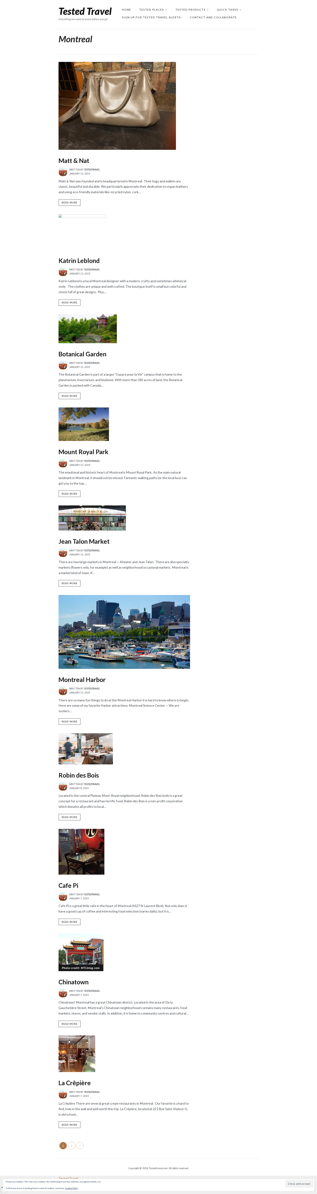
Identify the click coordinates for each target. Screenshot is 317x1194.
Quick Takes (227, 9)
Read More (69, 202)
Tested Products (190, 9)
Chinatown (74, 982)
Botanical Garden (82, 354)
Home (126, 9)
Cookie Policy (71, 1188)
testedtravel (92, 169)
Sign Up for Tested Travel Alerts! (152, 17)
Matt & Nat (74, 160)
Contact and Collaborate (213, 17)
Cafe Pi (68, 885)
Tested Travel (85, 11)
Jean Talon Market (84, 541)
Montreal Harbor (82, 679)
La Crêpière (75, 1083)
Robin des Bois (79, 775)
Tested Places (151, 9)
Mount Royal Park (83, 451)
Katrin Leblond (79, 260)
